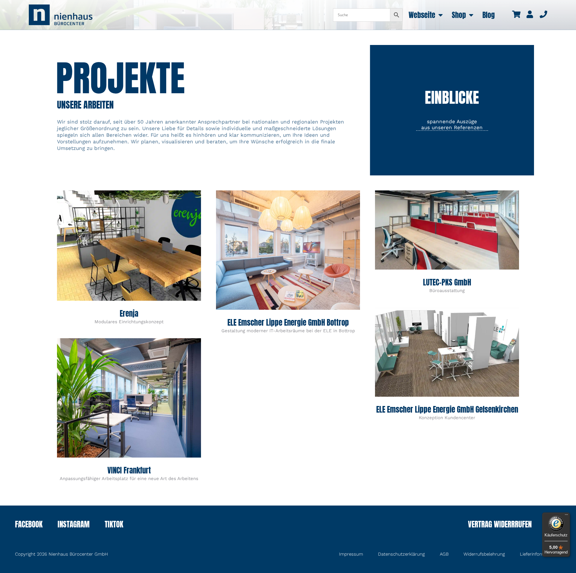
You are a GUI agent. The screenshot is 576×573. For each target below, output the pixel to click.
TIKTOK (114, 525)
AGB (444, 554)
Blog (488, 15)
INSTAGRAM (74, 525)
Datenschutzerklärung (401, 554)
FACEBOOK (29, 525)
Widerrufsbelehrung (484, 554)
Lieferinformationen (540, 554)
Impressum (351, 554)
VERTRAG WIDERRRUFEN (500, 525)
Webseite (422, 15)
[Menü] (566, 516)
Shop (459, 15)
